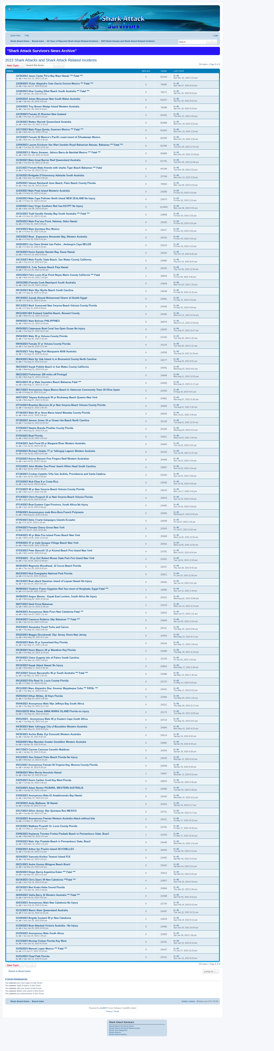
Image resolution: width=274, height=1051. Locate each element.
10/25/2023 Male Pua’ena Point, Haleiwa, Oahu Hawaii (46, 221)
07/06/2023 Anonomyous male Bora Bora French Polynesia (50, 512)
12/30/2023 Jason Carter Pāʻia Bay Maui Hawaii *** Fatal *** (49, 75)
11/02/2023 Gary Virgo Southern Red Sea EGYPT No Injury (49, 206)
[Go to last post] (180, 75)
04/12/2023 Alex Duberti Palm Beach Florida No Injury (47, 757)
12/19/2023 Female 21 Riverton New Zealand (41, 114)
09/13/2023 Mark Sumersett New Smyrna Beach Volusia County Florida (56, 305)
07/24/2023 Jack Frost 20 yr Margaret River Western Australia (50, 443)
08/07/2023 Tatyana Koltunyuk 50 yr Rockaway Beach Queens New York (56, 397)
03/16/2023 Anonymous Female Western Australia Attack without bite (55, 818)
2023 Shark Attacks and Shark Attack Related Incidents (51, 60)
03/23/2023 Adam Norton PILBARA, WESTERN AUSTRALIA (49, 787)
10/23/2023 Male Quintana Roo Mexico (37, 229)
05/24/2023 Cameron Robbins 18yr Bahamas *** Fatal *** (48, 619)
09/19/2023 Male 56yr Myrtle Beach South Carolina (44, 290)
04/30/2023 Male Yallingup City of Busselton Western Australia (51, 726)
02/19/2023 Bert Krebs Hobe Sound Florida (40, 887)
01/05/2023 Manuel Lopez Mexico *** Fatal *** (41, 948)
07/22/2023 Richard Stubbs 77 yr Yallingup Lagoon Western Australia (55, 451)
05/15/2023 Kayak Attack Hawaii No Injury (39, 665)
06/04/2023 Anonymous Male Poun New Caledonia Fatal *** (49, 611)
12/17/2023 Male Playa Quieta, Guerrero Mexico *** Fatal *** (49, 129)
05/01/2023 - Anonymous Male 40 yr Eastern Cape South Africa (52, 719)
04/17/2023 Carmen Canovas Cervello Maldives (42, 749)
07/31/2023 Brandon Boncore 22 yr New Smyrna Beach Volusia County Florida (60, 405)
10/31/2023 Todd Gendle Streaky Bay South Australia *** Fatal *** (53, 213)
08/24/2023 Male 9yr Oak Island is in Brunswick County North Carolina (56, 359)
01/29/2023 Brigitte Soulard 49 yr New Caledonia (43, 918)
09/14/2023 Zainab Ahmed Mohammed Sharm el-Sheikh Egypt (51, 297)
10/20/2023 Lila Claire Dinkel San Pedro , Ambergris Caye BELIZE (53, 244)
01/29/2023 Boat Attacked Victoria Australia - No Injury (47, 925)
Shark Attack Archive (118, 1034)
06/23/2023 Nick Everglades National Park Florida (44, 573)
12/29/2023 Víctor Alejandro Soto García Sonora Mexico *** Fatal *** (54, 83)
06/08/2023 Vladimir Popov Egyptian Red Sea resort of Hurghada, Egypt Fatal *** (62, 588)
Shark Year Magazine (118, 1030)
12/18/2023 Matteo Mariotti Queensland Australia (43, 121)
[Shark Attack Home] (112, 20)
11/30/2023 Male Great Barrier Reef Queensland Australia (48, 160)
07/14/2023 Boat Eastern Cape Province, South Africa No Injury (52, 504)
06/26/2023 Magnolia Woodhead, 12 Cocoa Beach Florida (48, 565)
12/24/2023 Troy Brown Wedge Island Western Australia (47, 106)
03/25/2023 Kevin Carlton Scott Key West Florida (43, 780)
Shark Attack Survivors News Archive (124, 1028)
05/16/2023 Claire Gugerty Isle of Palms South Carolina (47, 657)
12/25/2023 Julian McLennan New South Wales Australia (48, 98)
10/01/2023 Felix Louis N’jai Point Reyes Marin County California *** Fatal (58, 275)
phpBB (103, 1008)
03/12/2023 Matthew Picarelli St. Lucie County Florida (46, 826)
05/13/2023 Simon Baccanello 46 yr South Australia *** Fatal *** (52, 673)
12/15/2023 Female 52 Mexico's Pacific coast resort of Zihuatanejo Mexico (58, 137)
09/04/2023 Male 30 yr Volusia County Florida (41, 336)
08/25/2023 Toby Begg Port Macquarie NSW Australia (46, 351)
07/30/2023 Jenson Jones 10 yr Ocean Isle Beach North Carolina (52, 420)
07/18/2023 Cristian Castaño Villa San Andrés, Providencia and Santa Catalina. (61, 474)
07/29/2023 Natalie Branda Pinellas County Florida (44, 428)
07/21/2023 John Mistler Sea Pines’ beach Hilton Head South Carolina (56, 466)
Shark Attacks (115, 1032)
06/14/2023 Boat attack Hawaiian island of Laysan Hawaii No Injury (54, 581)
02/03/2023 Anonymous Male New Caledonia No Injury (47, 902)
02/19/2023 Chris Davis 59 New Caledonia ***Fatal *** (46, 879)
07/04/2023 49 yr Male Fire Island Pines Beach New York (48, 535)
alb (20, 78)
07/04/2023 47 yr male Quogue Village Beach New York (47, 542)
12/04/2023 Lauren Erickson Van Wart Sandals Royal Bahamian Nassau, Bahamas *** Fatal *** (69, 144)
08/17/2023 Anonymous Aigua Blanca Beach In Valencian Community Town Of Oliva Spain (68, 389)
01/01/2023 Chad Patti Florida (32, 956)
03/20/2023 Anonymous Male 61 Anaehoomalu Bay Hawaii (49, 795)
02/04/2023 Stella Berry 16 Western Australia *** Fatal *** (48, 895)
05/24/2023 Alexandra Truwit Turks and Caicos (42, 627)
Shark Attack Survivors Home (121, 1026)
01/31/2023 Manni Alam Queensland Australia (42, 910)
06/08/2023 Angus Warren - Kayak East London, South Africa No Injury (56, 596)
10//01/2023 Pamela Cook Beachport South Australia (46, 282)
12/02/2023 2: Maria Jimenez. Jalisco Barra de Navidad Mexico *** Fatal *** (58, 152)
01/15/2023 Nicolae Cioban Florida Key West (41, 941)
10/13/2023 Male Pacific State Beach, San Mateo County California (53, 259)
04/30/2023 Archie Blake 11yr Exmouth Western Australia (48, 734)
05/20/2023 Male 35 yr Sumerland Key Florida (42, 642)
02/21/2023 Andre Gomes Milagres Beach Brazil (43, 864)
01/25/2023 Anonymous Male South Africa (40, 933)
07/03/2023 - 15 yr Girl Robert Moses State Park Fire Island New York (55, 558)
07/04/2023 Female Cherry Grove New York (40, 527)
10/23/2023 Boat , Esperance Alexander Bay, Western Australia (51, 236)
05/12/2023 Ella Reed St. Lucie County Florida (42, 680)
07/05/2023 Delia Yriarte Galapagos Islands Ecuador (45, 519)
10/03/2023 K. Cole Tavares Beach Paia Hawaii (42, 267)
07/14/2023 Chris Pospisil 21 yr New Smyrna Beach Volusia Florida (54, 497)
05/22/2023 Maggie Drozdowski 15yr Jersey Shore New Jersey (51, 634)
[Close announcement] (216, 49)
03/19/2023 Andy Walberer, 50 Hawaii (37, 803)
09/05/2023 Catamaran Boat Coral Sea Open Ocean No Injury (50, 328)
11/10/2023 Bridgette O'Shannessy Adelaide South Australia (50, 175)
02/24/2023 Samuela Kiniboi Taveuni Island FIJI (43, 856)
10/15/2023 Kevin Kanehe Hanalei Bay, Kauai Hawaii (45, 252)
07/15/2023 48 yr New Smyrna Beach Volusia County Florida (50, 489)
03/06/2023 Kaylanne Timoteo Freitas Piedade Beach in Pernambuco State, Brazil (62, 833)
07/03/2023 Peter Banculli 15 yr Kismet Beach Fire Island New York (54, 550)
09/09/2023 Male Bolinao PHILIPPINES (38, 320)
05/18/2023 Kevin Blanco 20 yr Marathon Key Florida (46, 650)
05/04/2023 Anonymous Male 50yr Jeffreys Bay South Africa (50, 703)
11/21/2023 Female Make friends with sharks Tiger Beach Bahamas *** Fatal (59, 167)
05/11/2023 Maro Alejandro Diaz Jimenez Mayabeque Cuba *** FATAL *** (57, 688)
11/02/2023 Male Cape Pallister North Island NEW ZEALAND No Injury (55, 198)
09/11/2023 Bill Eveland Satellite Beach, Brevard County (48, 313)
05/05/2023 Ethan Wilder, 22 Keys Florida (39, 696)
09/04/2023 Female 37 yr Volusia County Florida (43, 343)
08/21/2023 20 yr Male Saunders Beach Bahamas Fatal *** (48, 382)
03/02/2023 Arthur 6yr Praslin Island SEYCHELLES (45, 849)
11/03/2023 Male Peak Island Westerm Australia (43, 190)
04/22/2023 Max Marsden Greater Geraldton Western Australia (51, 741)
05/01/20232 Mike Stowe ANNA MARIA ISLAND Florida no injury (52, 711)
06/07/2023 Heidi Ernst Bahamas (34, 604)
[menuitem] (25, 35)
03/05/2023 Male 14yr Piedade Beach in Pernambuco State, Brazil (53, 841)
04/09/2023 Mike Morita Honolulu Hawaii (39, 772)
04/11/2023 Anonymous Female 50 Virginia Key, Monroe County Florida (57, 764)
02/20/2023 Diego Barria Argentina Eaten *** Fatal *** (45, 872)
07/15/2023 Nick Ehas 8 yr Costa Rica (37, 481)
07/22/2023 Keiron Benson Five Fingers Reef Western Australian (52, 458)
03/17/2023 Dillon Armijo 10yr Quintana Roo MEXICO (46, 810)
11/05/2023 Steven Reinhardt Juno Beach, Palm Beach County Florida (56, 183)
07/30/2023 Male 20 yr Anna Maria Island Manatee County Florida (53, 412)
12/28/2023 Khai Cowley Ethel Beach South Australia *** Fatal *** (52, 91)
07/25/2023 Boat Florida (29, 435)
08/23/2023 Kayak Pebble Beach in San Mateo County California (52, 366)
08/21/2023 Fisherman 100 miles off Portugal (41, 374)
